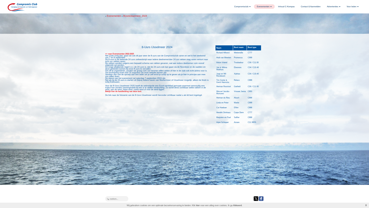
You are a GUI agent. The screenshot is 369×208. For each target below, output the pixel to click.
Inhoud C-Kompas (286, 6)
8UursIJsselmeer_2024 (135, 16)
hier (198, 205)
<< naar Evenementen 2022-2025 (119, 54)
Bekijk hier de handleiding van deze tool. (123, 91)
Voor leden (351, 6)
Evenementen (263, 6)
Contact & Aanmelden (311, 6)
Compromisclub (241, 6)
